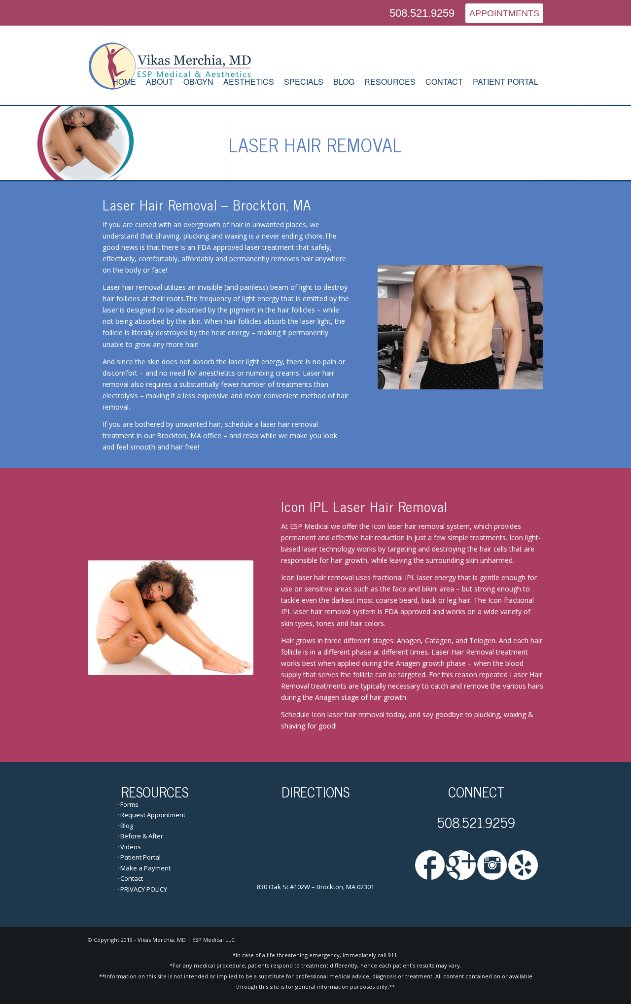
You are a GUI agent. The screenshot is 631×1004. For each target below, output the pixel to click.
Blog (126, 825)
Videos (130, 846)
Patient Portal (140, 857)
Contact (131, 878)
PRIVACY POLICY (143, 889)
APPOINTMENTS (504, 13)
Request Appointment (152, 814)
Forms (129, 804)
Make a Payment (145, 868)
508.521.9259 (422, 13)
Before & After (141, 835)
